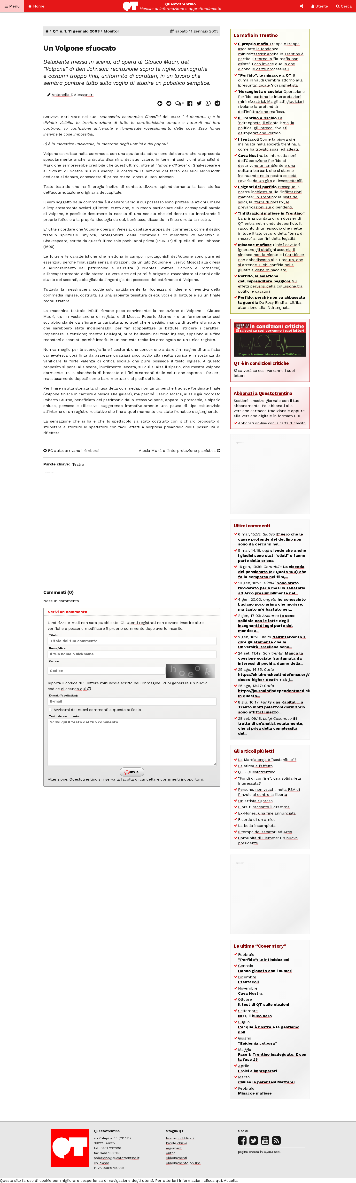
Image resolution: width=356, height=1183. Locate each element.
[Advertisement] (131, 528)
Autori (171, 1153)
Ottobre (263, 1002)
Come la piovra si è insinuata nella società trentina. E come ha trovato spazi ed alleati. (269, 144)
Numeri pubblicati (180, 1138)
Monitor (111, 31)
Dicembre (248, 979)
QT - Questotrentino (256, 772)
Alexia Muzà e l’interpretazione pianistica (178, 450)
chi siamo (101, 1163)
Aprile (257, 1068)
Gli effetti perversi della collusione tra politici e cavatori (270, 283)
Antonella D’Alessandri (72, 94)
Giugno (257, 1041)
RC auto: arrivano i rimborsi (73, 450)
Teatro (78, 464)
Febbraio (263, 957)
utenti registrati (141, 622)
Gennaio (265, 968)
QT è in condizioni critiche (261, 363)
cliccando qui (74, 689)
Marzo (266, 1079)
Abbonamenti (176, 1158)
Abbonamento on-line (183, 1163)
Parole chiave (176, 1143)
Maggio (272, 1054)
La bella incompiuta (257, 825)
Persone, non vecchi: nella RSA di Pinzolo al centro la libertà (269, 792)
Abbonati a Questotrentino (263, 393)
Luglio (268, 1027)
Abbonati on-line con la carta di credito (272, 423)
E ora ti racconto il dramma (264, 807)
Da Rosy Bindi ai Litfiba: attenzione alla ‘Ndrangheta (271, 302)
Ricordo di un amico (257, 819)
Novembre (250, 991)
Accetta (231, 1180)
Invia (134, 772)
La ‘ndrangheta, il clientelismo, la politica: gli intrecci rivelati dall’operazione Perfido (266, 125)
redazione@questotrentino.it (116, 1158)
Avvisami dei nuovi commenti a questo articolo (97, 709)
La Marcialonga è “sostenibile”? (267, 759)
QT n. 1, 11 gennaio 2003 (76, 31)
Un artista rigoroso (255, 801)
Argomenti (174, 1148)
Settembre (255, 1013)
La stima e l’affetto (255, 766)
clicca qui (213, 1180)
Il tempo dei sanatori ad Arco (265, 832)
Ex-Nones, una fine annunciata (267, 813)
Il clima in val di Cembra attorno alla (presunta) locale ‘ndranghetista (270, 80)
